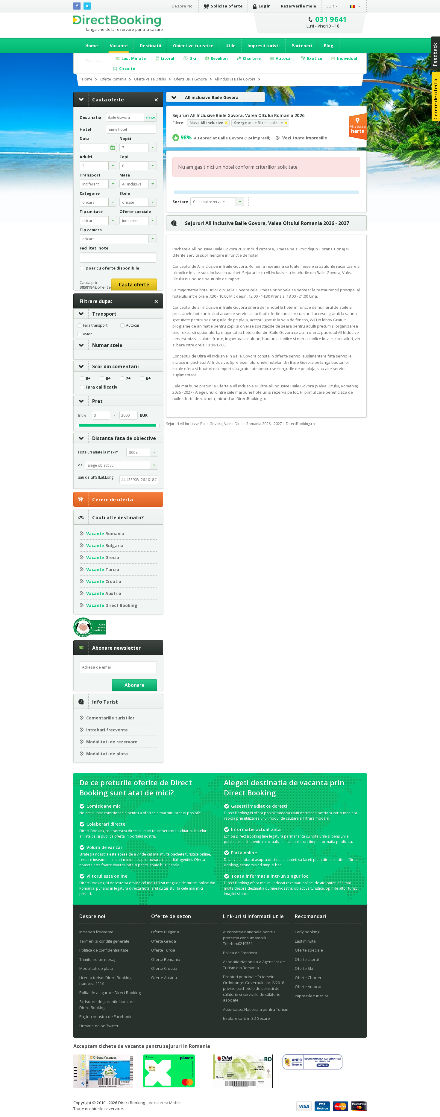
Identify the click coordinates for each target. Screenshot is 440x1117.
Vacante (119, 45)
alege (150, 117)
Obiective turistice (193, 45)
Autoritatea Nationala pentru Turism (255, 1009)
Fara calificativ (101, 387)
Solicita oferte (227, 6)
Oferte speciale (309, 950)
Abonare (135, 685)
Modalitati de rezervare (111, 742)
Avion (87, 334)
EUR (330, 6)
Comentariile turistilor (110, 718)
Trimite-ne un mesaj (97, 959)
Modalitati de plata (107, 754)
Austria (103, 593)
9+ (88, 378)
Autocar (132, 325)
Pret (97, 401)
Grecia (102, 557)
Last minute (305, 941)
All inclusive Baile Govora (212, 97)
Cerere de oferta (112, 499)
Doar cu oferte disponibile (112, 268)
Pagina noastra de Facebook (105, 1016)
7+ (128, 378)
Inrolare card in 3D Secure (246, 1018)
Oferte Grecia (163, 941)
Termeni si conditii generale (104, 941)
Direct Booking (117, 21)
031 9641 (331, 19)
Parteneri (302, 45)
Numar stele (107, 345)
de (80, 465)
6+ (148, 378)
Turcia (102, 569)
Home (91, 45)
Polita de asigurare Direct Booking (110, 992)
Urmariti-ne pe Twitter (99, 1025)
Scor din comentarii (115, 366)
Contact (94, 60)
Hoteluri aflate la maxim (98, 452)
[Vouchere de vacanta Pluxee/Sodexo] (169, 1085)
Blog (328, 45)
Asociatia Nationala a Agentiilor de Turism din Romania (254, 964)
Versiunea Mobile (165, 1102)
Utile (230, 45)
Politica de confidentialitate (103, 950)
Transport (104, 314)
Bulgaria (104, 545)
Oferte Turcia (163, 950)
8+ (108, 378)
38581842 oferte (95, 287)
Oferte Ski (304, 968)
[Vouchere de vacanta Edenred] (243, 1086)
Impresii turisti (264, 45)
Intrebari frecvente (107, 730)
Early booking (307, 932)
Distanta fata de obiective (124, 438)
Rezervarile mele (298, 6)
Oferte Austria (164, 977)
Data (84, 139)
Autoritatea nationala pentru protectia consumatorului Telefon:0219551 (249, 937)
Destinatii (150, 45)
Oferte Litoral (307, 959)
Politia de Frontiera (240, 952)
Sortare (180, 201)
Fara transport (95, 325)
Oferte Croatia (164, 968)
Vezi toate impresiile (304, 138)
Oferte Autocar (308, 986)
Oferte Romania (165, 959)
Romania (105, 533)
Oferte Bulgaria (165, 932)
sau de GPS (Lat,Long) (96, 477)
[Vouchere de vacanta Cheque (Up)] (103, 1086)
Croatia (103, 581)
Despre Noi (183, 6)
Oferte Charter (308, 977)
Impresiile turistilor (311, 996)
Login (265, 6)
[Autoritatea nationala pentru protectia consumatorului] (312, 1067)
